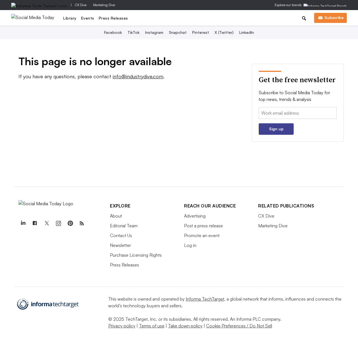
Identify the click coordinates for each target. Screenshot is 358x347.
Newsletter (120, 245)
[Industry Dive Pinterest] (70, 223)
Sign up (276, 128)
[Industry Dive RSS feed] (82, 223)
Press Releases (113, 18)
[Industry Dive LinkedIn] (23, 223)
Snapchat (178, 32)
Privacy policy (121, 326)
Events (87, 18)
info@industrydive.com (138, 76)
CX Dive (80, 5)
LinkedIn (246, 32)
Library (70, 18)
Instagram (154, 32)
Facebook (113, 32)
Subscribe (333, 17)
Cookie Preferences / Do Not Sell (239, 326)
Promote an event (202, 235)
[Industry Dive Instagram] (58, 223)
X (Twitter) (224, 32)
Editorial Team (124, 225)
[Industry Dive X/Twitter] (46, 223)
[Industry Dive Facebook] (35, 223)
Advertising (195, 216)
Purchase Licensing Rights (136, 255)
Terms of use (151, 326)
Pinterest (200, 32)
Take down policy (185, 326)
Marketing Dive (104, 5)
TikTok (134, 32)
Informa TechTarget (205, 299)
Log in (190, 245)
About (116, 216)
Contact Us (121, 235)
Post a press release (203, 225)
